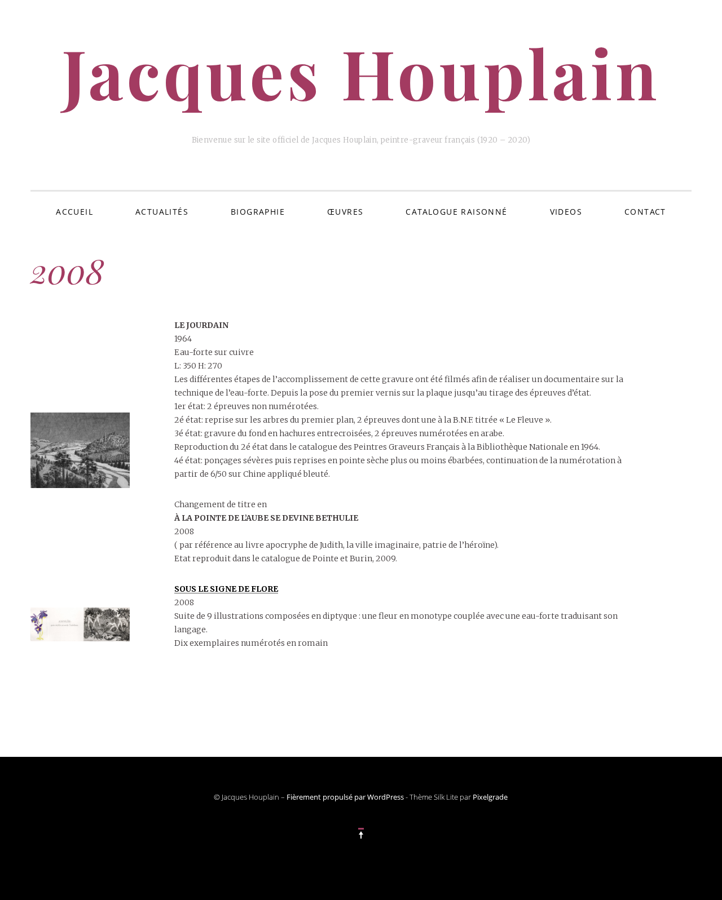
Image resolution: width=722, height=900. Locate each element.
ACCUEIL (74, 211)
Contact (645, 211)
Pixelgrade (490, 797)
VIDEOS (566, 211)
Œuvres (345, 211)
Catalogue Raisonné (456, 211)
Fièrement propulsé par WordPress (345, 797)
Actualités (161, 211)
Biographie (258, 211)
